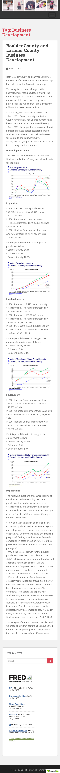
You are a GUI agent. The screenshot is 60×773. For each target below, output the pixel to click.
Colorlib (24, 770)
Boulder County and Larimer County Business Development (27, 53)
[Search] (50, 660)
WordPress (44, 770)
